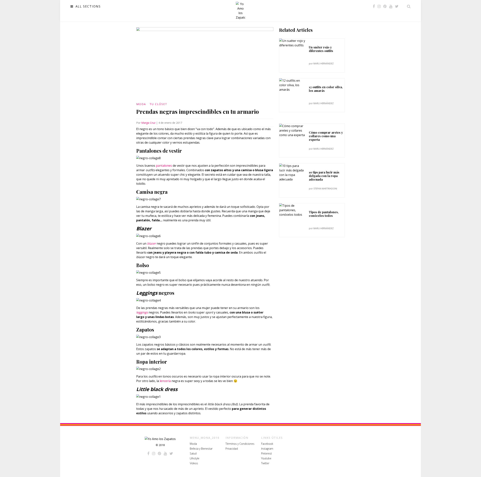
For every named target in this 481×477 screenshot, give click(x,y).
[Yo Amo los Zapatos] (240, 10)
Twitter (265, 463)
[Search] (408, 6)
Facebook (267, 443)
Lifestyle (194, 458)
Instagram (267, 448)
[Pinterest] (384, 6)
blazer (151, 243)
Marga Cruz (148, 122)
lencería (165, 381)
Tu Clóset (158, 104)
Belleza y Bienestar (201, 448)
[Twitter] (397, 6)
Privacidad (231, 448)
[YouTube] (390, 6)
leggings (142, 312)
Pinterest (266, 453)
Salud (193, 453)
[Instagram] (379, 6)
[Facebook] (374, 6)
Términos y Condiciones (239, 443)
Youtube (266, 458)
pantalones (164, 166)
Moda (141, 104)
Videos (194, 463)
